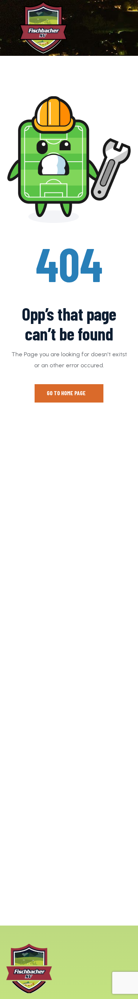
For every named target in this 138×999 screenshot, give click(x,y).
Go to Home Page (67, 392)
